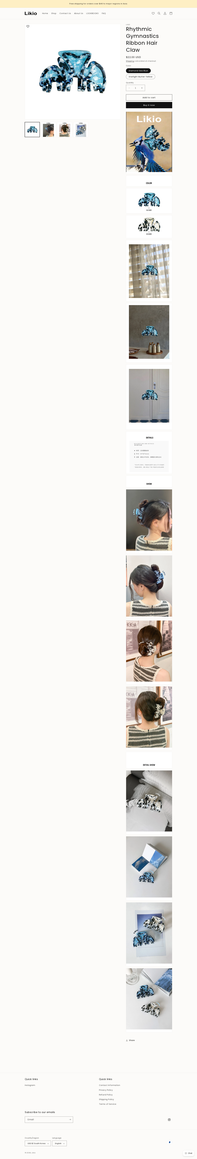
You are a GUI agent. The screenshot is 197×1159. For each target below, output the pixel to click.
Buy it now (149, 105)
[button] (159, 13)
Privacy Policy (106, 1090)
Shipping (130, 61)
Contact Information (109, 1085)
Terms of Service (107, 1104)
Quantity (130, 82)
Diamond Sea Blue (138, 70)
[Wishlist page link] (153, 13)
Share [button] (132, 1040)
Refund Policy (106, 1094)
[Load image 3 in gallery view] (48, 129)
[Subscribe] (70, 1119)
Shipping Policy (106, 1099)
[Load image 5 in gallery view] (80, 129)
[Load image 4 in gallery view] (64, 129)
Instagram (30, 1085)
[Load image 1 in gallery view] (32, 129)
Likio (34, 1153)
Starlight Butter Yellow (140, 76)
